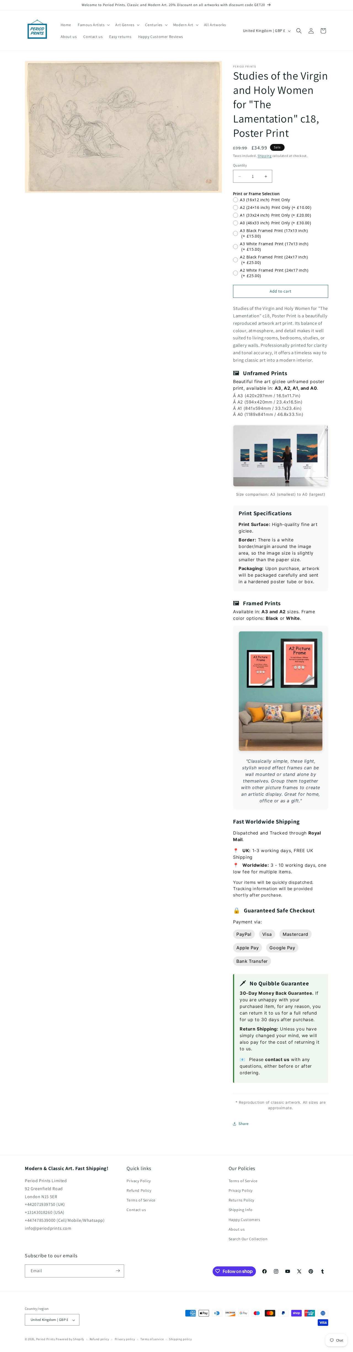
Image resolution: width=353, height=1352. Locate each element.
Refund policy (99, 1339)
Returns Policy (241, 1200)
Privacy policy (125, 1339)
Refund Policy (139, 1190)
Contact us (136, 1209)
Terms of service (152, 1339)
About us (237, 1229)
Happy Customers (244, 1219)
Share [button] (244, 1123)
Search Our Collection (248, 1239)
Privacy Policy (139, 1180)
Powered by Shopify (70, 1339)
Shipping (265, 156)
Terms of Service (141, 1200)
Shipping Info (241, 1209)
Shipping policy (180, 1339)
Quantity (240, 165)
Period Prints (45, 1339)
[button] (93, 25)
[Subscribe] (118, 1270)
